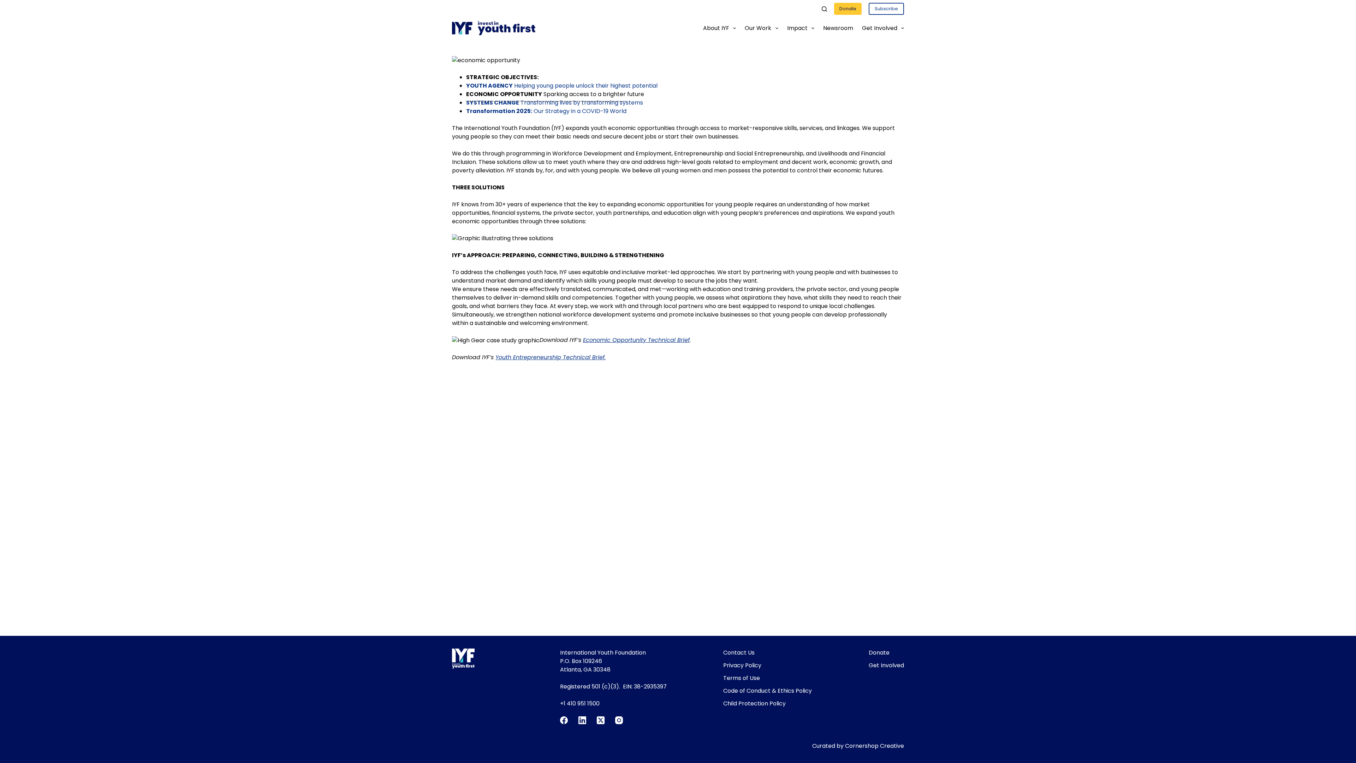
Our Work (758, 28)
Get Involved (879, 28)
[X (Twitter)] (601, 720)
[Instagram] (619, 720)
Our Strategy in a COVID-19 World (546, 111)
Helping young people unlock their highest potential (562, 86)
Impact (797, 28)
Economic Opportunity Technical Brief (636, 340)
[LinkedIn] (582, 720)
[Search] (824, 9)
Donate (847, 8)
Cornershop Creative (874, 746)
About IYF (716, 28)
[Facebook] (564, 720)
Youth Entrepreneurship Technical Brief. (550, 357)
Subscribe (886, 8)
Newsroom (838, 28)
